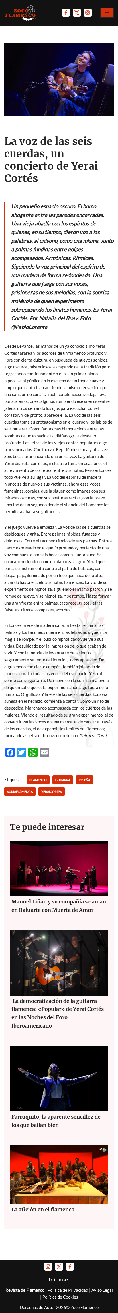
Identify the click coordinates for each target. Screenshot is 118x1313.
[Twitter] (77, 13)
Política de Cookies (60, 1297)
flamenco (38, 780)
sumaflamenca (20, 791)
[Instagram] (88, 13)
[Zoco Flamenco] (21, 12)
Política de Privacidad (68, 1290)
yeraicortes (51, 791)
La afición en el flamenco (42, 1209)
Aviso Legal (102, 1290)
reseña (84, 780)
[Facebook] (66, 13)
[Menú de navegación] (107, 13)
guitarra (62, 780)
